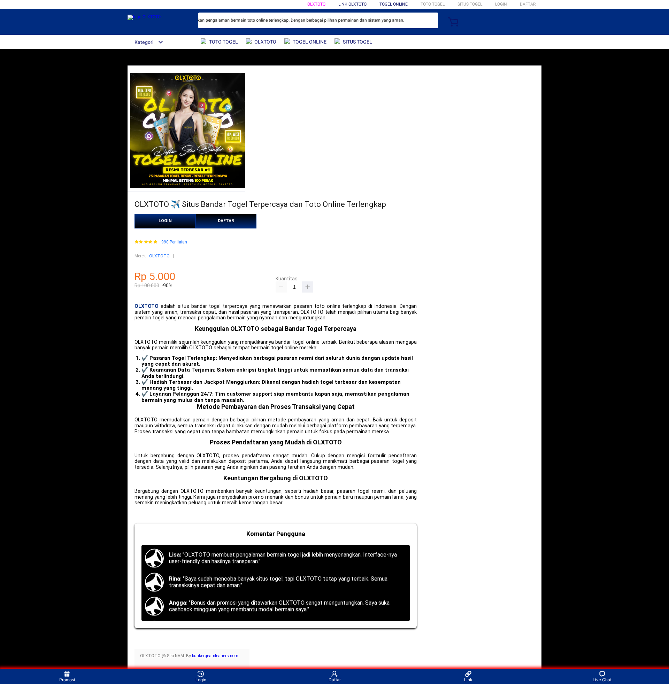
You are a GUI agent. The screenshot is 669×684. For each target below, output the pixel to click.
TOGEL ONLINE (393, 4)
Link (468, 679)
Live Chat (602, 679)
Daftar (335, 679)
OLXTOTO (316, 4)
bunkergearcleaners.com (215, 655)
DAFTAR (528, 4)
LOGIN (501, 4)
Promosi (67, 679)
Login (200, 679)
